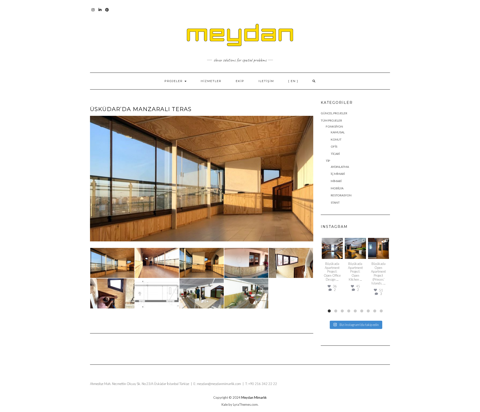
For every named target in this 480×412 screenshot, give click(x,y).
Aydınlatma (340, 167)
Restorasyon (341, 195)
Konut (336, 139)
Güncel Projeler (334, 113)
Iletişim (266, 81)
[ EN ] (293, 81)
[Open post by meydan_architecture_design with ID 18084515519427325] (332, 248)
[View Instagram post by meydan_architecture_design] (339, 256)
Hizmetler (211, 81)
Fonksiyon (334, 126)
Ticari (335, 154)
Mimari (336, 181)
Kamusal (338, 132)
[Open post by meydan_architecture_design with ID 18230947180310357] (378, 248)
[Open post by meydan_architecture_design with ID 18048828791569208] (355, 248)
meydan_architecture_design (332, 243)
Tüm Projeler (331, 120)
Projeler (174, 81)
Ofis (334, 146)
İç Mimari (338, 174)
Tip (328, 161)
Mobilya (337, 188)
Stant (335, 202)
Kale (225, 404)
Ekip (240, 81)
